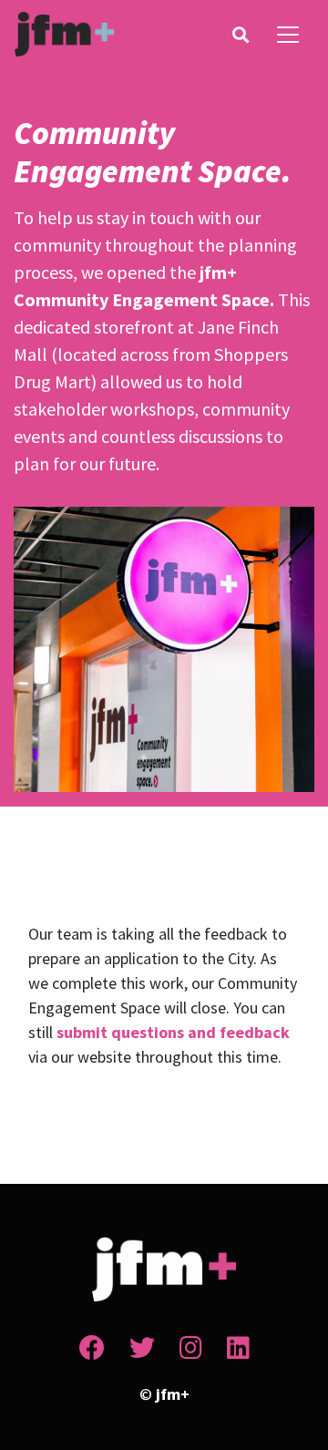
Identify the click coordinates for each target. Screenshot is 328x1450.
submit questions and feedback (173, 1032)
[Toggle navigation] (287, 34)
